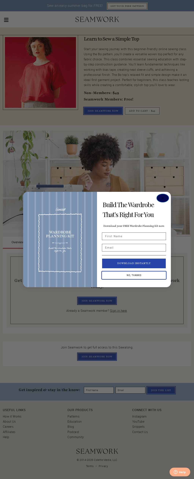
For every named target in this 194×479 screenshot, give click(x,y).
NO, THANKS (134, 275)
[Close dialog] (162, 198)
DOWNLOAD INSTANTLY (134, 263)
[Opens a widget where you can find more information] (179, 472)
